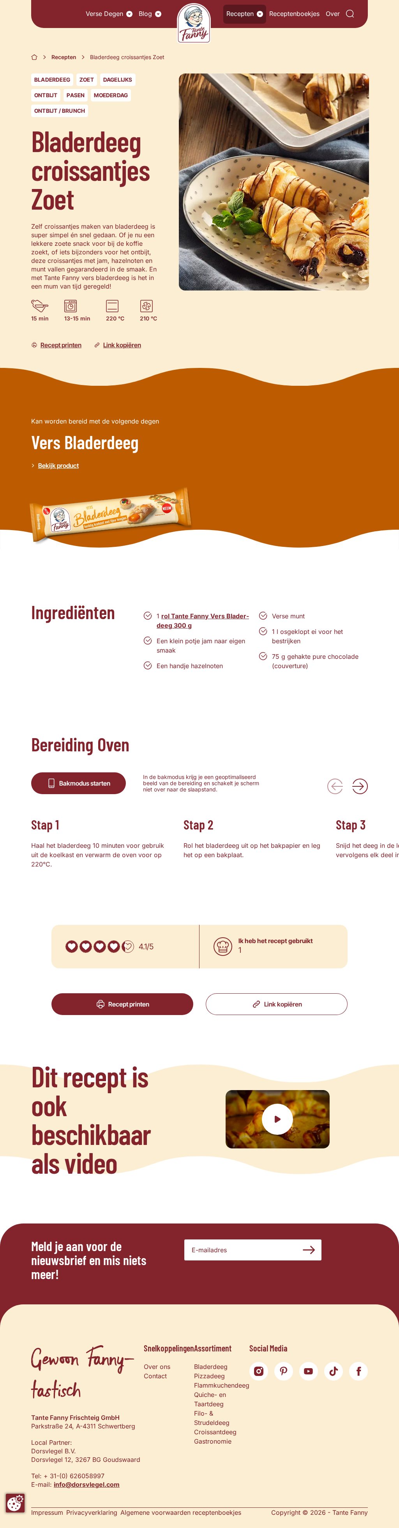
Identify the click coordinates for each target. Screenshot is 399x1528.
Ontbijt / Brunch (59, 110)
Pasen (76, 95)
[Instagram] (258, 1371)
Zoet (86, 79)
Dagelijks (117, 79)
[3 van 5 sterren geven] (100, 946)
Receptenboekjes (294, 14)
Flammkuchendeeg (221, 1385)
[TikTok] (333, 1371)
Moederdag (111, 95)
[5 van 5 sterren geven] (128, 946)
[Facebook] (358, 1371)
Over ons (157, 1366)
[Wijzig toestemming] (15, 1503)
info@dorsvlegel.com (87, 1484)
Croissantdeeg (215, 1432)
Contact (155, 1376)
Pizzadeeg (209, 1376)
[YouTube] (308, 1371)
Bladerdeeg (52, 79)
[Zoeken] (350, 14)
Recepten (240, 14)
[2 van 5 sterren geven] (85, 946)
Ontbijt (45, 95)
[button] (129, 14)
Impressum (47, 1512)
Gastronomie (212, 1441)
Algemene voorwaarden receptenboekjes (180, 1512)
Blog (145, 14)
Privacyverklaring (91, 1512)
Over (333, 14)
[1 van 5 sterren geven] (71, 946)
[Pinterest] (283, 1371)
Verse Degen (104, 14)
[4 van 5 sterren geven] (114, 946)
